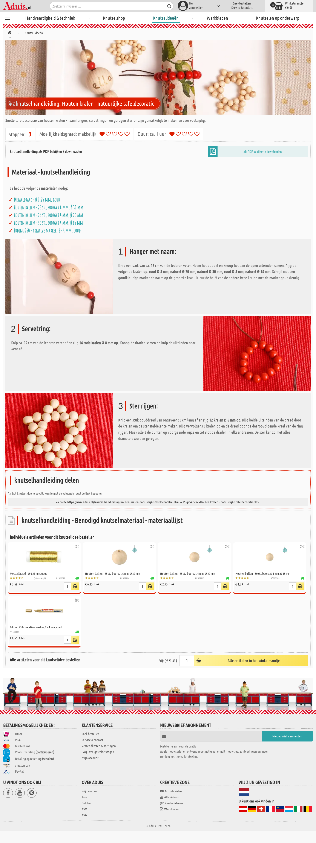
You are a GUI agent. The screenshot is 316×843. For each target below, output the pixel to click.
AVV (84, 809)
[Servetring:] (257, 353)
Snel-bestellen (242, 3)
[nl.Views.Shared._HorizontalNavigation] (9, 33)
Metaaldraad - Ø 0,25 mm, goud (37, 199)
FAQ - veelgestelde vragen (98, 752)
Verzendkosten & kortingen (99, 746)
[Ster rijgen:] (59, 430)
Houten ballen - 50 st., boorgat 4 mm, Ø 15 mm (48, 223)
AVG (84, 815)
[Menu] (7, 17)
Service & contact (242, 7)
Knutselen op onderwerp (277, 18)
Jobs (84, 797)
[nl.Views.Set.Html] (77, 546)
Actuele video (173, 791)
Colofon (87, 803)
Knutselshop (114, 18)
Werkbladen (217, 18)
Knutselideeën (166, 18)
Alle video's (171, 797)
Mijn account (90, 758)
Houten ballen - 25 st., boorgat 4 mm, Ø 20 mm (48, 215)
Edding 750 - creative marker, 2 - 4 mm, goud (47, 230)
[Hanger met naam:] (59, 276)
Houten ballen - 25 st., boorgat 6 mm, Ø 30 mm (48, 207)
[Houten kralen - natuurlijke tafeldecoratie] (158, 77)
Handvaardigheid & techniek (50, 18)
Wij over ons (89, 791)
